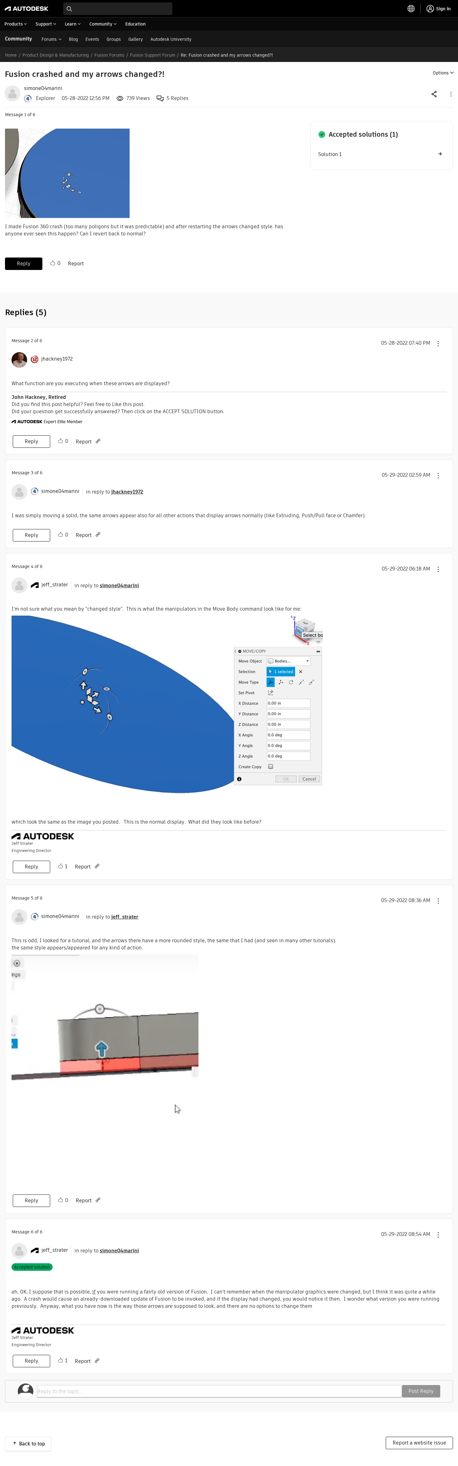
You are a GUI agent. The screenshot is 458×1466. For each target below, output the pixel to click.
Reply (24, 263)
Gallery (135, 39)
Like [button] (53, 263)
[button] (450, 94)
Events (92, 39)
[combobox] (117, 8)
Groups (114, 39)
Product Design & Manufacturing (55, 55)
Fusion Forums (109, 55)
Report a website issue (419, 1442)
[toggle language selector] (411, 8)
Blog (73, 39)
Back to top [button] (32, 1443)
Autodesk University (171, 39)
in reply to (114, 491)
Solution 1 (329, 154)
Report (76, 263)
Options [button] (441, 73)
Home (11, 55)
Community (18, 38)
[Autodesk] (26, 9)
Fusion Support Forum (152, 55)
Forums (49, 39)
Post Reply (421, 1391)
